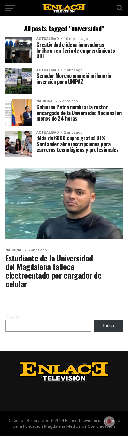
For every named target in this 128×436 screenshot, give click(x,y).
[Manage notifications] (109, 421)
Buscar (12, 317)
